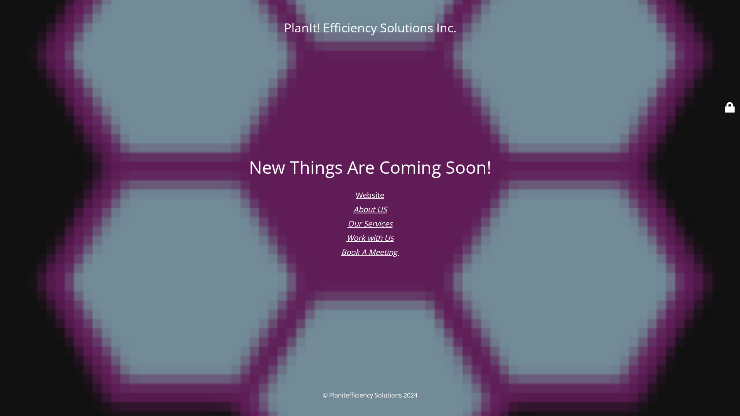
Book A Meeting (370, 252)
